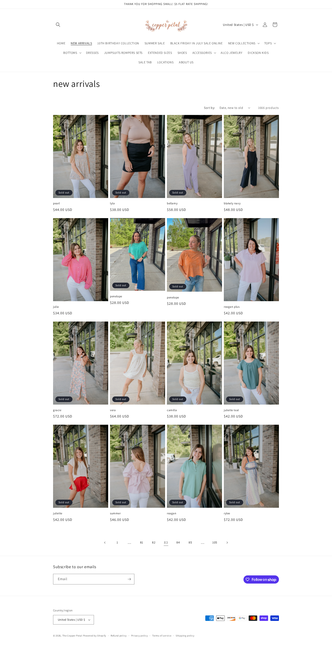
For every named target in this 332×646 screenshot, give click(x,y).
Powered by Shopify (94, 635)
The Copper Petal (72, 635)
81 (141, 542)
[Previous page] (105, 543)
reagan (171, 513)
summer (115, 513)
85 (190, 542)
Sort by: (209, 108)
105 (214, 542)
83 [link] (166, 542)
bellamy (172, 203)
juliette (57, 513)
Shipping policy (185, 635)
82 (153, 542)
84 (178, 542)
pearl (56, 203)
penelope (116, 296)
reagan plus (232, 307)
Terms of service (161, 635)
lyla (112, 203)
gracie (57, 410)
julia (56, 307)
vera (113, 410)
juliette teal (231, 410)
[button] (58, 25)
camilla (172, 410)
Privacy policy (139, 635)
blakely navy (232, 203)
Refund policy (119, 635)
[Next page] (227, 543)
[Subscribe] (129, 579)
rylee (227, 513)
